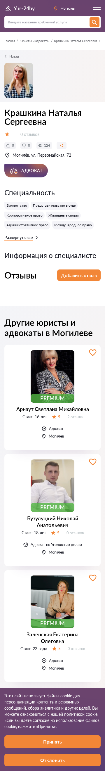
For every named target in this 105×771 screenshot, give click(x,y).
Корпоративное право (24, 215)
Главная (9, 41)
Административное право (27, 225)
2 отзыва (75, 416)
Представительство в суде (54, 205)
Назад (14, 56)
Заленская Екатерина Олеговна (52, 637)
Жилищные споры (63, 215)
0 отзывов (29, 134)
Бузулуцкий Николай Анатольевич (52, 521)
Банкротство (16, 205)
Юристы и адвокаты (34, 41)
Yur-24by (24, 8)
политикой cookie (80, 714)
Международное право (73, 225)
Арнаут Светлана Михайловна (52, 409)
